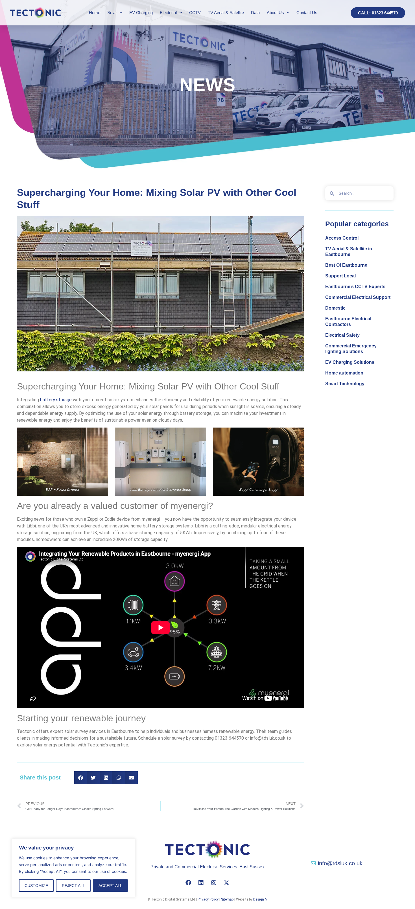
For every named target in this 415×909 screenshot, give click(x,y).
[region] (73, 868)
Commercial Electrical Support (357, 297)
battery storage (56, 399)
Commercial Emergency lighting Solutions (351, 348)
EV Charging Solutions (349, 362)
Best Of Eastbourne (346, 265)
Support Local (340, 275)
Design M (260, 899)
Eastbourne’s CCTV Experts (355, 286)
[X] (226, 882)
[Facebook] (188, 882)
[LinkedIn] (201, 882)
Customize (36, 885)
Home (94, 12)
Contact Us (306, 12)
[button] (80, 777)
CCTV (195, 12)
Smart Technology (344, 383)
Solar (112, 12)
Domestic (335, 308)
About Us (275, 12)
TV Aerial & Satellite (226, 12)
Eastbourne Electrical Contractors (348, 321)
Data (255, 12)
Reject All (73, 885)
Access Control (342, 238)
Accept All (110, 885)
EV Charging (141, 12)
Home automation (344, 373)
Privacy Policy (208, 899)
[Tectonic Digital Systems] (35, 12)
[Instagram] (213, 882)
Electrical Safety (342, 335)
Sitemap (227, 899)
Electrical (168, 12)
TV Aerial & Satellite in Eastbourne (348, 251)
